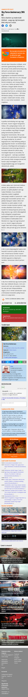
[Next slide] (25, 334)
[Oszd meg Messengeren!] (12, 362)
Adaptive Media (5, 689)
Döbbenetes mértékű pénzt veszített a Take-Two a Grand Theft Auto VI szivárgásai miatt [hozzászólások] (15, 492)
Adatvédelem (4, 663)
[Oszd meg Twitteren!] (6, 25)
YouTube (16, 656)
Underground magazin (6, 674)
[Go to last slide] (3, 334)
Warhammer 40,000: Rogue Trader (12, 470)
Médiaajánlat (4, 661)
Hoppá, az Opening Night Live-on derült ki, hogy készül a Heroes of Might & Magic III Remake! (13, 425)
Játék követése (21, 303)
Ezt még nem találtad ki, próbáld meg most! (14, 455)
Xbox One (14, 348)
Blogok (3, 667)
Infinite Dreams (12, 350)
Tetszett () (8, 303)
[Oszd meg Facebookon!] (2, 25)
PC (4, 348)
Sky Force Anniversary (9, 344)
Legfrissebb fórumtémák (8, 461)
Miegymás (4, 681)
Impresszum (4, 659)
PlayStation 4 (8, 348)
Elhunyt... (6, 477)
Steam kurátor (17, 661)
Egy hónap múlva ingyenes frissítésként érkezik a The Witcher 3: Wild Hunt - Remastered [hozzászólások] (14, 473)
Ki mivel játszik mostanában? (11, 463)
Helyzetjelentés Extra (9, 496)
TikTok (16, 663)
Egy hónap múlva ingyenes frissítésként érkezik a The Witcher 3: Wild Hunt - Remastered (14, 412)
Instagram (16, 657)
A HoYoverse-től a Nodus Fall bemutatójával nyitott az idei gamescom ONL (13, 434)
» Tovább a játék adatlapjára (10, 357)
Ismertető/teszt (7, 9)
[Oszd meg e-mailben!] (10, 25)
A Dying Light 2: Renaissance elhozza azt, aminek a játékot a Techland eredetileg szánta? (13, 430)
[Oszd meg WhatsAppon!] (20, 362)
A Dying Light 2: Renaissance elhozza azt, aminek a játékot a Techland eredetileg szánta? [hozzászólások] (14, 481)
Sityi (5, 29)
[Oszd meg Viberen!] (16, 362)
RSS (2, 665)
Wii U (18, 348)
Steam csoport (17, 659)
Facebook (16, 654)
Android (22, 348)
